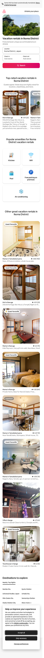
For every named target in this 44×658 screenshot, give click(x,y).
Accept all (21, 633)
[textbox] (11, 58)
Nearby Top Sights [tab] (9, 582)
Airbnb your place (31, 11)
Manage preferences (21, 644)
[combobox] (21, 51)
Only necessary (21, 638)
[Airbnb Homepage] (4, 11)
